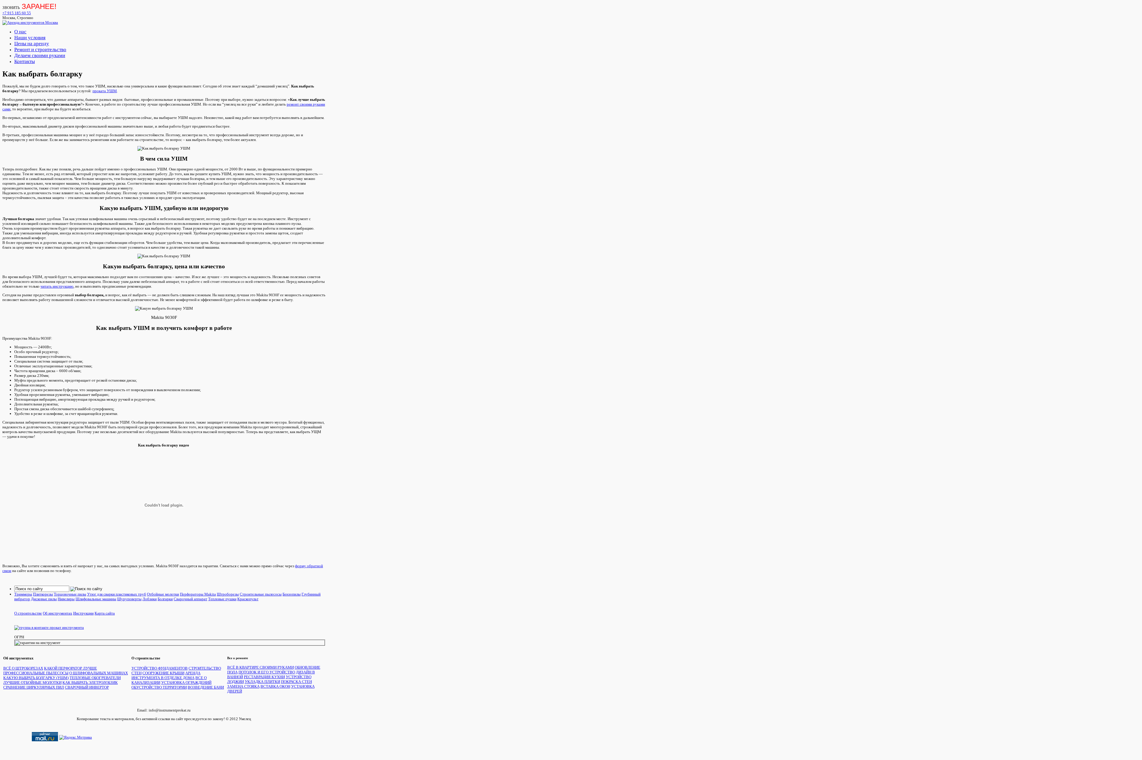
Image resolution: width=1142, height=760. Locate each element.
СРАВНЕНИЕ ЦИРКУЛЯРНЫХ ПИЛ (33, 687)
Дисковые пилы (44, 599)
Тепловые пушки (222, 599)
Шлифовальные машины (96, 599)
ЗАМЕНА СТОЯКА (243, 686)
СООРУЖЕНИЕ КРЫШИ (163, 673)
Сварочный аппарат (190, 599)
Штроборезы (228, 594)
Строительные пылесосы (261, 594)
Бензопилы (292, 594)
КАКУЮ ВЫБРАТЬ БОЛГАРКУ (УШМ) (36, 678)
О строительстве (28, 613)
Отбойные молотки (163, 594)
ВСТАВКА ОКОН (275, 686)
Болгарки (165, 599)
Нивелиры (66, 599)
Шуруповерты (129, 599)
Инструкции (83, 613)
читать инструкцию (56, 286)
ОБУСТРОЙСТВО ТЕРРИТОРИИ (159, 687)
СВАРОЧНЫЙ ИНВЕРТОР (87, 687)
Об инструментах (57, 613)
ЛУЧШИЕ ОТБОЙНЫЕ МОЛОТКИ (32, 682)
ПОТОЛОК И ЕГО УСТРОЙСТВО (267, 672)
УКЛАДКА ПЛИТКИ (262, 681)
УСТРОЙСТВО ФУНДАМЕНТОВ (159, 668)
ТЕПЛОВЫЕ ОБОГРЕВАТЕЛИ (95, 678)
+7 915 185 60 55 (16, 13)
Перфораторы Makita (198, 594)
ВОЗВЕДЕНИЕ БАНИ (206, 687)
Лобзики (149, 599)
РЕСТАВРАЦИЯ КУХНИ (264, 677)
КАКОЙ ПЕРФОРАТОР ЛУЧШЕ (70, 668)
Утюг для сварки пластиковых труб (116, 594)
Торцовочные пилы (70, 594)
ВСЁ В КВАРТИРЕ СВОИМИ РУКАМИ (260, 667)
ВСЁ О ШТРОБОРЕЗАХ (23, 668)
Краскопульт (247, 599)
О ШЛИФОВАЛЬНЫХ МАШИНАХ (98, 673)
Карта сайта (105, 613)
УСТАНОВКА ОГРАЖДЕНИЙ (186, 682)
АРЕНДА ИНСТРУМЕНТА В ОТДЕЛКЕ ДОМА (165, 675)
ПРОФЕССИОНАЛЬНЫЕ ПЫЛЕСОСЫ (35, 673)
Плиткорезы (43, 594)
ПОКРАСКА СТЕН (296, 681)
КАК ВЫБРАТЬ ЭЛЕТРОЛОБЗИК (90, 682)
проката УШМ (104, 91)
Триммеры (23, 594)
